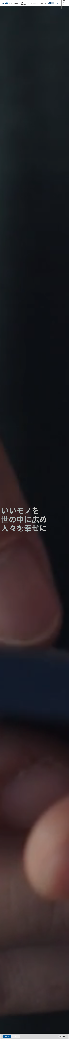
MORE (61, 1036)
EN (52, 3)
